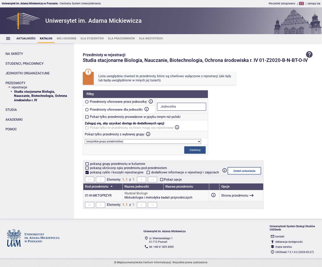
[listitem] (26, 38)
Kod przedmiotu (97, 186)
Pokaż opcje (173, 179)
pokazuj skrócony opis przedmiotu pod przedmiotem (128, 168)
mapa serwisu (283, 246)
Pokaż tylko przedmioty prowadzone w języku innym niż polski (135, 117)
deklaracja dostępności (289, 241)
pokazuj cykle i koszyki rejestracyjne (116, 172)
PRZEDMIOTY (15, 83)
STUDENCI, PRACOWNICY (24, 64)
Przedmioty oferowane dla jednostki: (116, 110)
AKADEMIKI (14, 120)
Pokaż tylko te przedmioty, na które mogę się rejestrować (132, 128)
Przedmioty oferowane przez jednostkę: (118, 102)
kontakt (279, 236)
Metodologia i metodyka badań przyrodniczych (158, 197)
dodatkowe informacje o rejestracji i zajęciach (184, 172)
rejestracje (19, 87)
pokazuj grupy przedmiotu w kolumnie (117, 164)
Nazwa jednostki (136, 186)
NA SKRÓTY (14, 54)
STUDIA (11, 110)
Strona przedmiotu (234, 195)
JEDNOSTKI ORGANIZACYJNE (27, 73)
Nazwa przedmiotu (179, 186)
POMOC (11, 129)
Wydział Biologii (136, 193)
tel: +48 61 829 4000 (161, 246)
